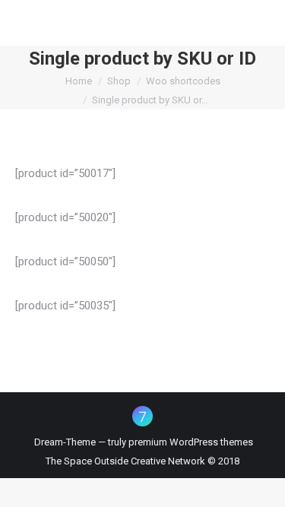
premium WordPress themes (190, 442)
